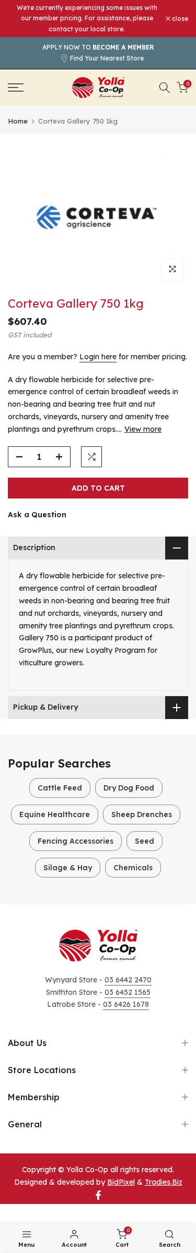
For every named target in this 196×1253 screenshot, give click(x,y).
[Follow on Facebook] (98, 1195)
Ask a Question (37, 514)
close (179, 19)
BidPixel (121, 1182)
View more (143, 429)
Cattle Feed (60, 788)
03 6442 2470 (128, 979)
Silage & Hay (67, 867)
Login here (98, 356)
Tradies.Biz (163, 1182)
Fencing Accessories (75, 841)
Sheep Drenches (141, 814)
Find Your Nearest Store (107, 58)
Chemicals (133, 867)
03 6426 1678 (126, 1004)
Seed (144, 841)
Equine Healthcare (54, 814)
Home (18, 121)
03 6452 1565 (128, 992)
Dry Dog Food (128, 788)
